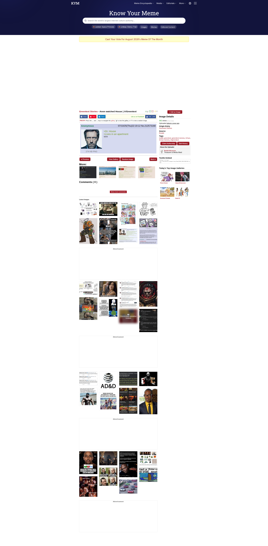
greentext (167, 138)
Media (159, 3)
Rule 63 (177, 198)
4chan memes (164, 140)
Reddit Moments (170, 150)
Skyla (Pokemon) (180, 183)
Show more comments (118, 192)
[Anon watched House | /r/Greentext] (118, 138)
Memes (154, 27)
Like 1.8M (151, 116)
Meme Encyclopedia (143, 3)
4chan (188, 138)
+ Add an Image (174, 112)
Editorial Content (168, 27)
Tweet (102, 116)
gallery (113, 120)
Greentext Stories (88, 111)
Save (93, 116)
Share (84, 116)
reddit (161, 138)
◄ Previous (85, 159)
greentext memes (178, 138)
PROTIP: (82, 120)
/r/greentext (174, 140)
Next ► (153, 159)
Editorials (170, 3)
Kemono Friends (165, 198)
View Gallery (113, 159)
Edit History (183, 143)
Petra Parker (164, 183)
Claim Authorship (168, 143)
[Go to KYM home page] (75, 4)
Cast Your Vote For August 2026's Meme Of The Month (134, 39)
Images (144, 27)
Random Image (127, 159)
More (181, 3)
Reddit (161, 133)
